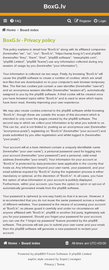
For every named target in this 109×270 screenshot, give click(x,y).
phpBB (39, 253)
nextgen (75, 259)
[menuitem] (15, 20)
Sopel (63, 259)
